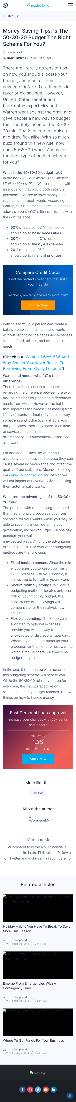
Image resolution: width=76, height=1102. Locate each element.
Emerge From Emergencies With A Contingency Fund (29, 986)
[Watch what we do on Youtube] (46, 1089)
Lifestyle (38, 792)
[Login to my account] (5, 5)
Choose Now (38, 305)
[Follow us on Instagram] (30, 1089)
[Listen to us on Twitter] (38, 1089)
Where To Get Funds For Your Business (33, 1040)
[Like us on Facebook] (22, 1089)
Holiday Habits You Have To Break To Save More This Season (37, 929)
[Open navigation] (70, 5)
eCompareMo (38, 839)
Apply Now (38, 759)
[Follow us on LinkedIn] (53, 1089)
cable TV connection (25, 475)
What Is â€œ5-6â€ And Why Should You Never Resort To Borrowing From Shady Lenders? (36, 363)
